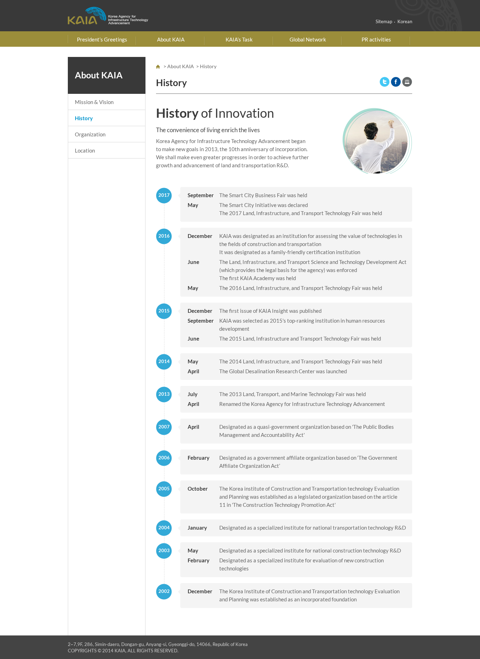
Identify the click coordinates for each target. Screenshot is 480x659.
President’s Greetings (102, 39)
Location (85, 150)
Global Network (308, 39)
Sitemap (384, 21)
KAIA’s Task (239, 39)
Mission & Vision (94, 102)
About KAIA (170, 39)
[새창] (407, 81)
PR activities (376, 39)
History (84, 118)
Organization (90, 134)
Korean (404, 21)
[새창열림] (385, 81)
